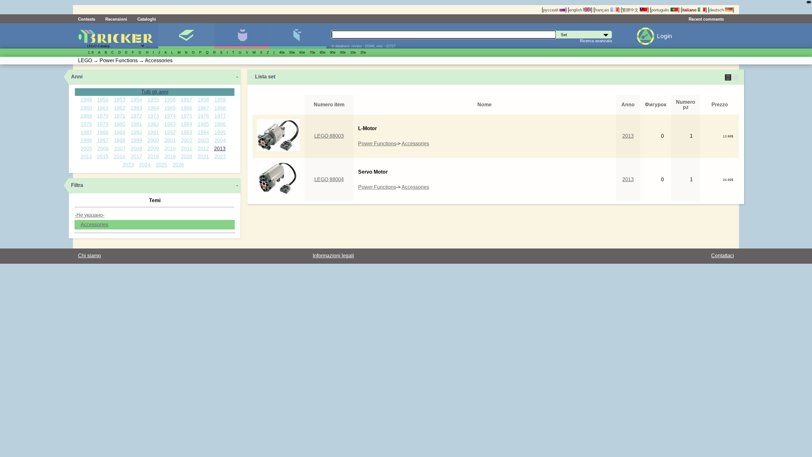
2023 (128, 165)
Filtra (77, 185)
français (603, 10)
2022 (220, 156)
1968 (220, 108)
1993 (186, 132)
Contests (86, 19)
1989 (119, 132)
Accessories (94, 224)
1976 (203, 116)
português (661, 10)
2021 (203, 156)
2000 (153, 140)
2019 (170, 156)
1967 (203, 108)
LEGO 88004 (329, 179)
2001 (170, 140)
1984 (186, 124)
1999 (136, 140)
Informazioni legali (333, 255)
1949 (86, 100)
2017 (136, 156)
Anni (76, 76)
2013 (220, 148)
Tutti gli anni (154, 92)
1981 (136, 124)
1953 (119, 100)
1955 (153, 100)
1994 (203, 132)
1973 (153, 116)
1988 (102, 132)
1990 (136, 132)
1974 (170, 116)
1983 (170, 124)
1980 (119, 124)
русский (551, 10)
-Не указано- (89, 215)
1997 (102, 140)
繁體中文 (631, 10)
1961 (102, 108)
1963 (136, 108)
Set (186, 36)
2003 (203, 140)
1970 (102, 116)
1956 (170, 100)
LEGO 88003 (329, 136)
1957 (186, 100)
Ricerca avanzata (596, 40)
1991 (153, 132)
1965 (170, 108)
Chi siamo (89, 255)
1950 (102, 100)
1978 (86, 124)
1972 (136, 116)
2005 (86, 148)
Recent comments (706, 19)
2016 (119, 156)
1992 (170, 132)
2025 (161, 165)
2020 (186, 156)
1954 (136, 100)
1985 (203, 124)
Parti (298, 36)
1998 (119, 140)
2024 (144, 165)
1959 (220, 100)
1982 (153, 124)
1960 (86, 108)
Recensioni (116, 19)
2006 (103, 148)
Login (664, 36)
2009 (153, 148)
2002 (186, 140)
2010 (170, 148)
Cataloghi (146, 19)
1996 (86, 140)
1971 (119, 116)
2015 (102, 156)
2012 (203, 148)
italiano (690, 10)
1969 (86, 116)
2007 (120, 148)
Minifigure (242, 36)
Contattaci (722, 255)
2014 (86, 156)
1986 (220, 124)
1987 (86, 132)
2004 (220, 140)
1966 (186, 108)
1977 (220, 116)
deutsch (717, 10)
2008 (136, 148)
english (576, 10)
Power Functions (377, 143)
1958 (203, 100)
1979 (102, 124)
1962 (119, 108)
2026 (178, 165)
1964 (153, 108)
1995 (220, 132)
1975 (186, 116)
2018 (153, 156)
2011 (186, 148)
